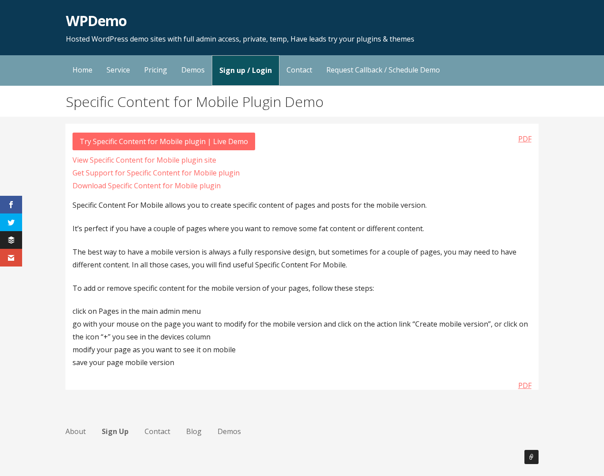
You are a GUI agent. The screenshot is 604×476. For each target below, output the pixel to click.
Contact (299, 70)
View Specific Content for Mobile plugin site (144, 160)
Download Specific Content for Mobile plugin (147, 185)
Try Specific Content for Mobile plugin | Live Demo (164, 141)
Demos (193, 70)
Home (82, 70)
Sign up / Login (245, 70)
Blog (194, 431)
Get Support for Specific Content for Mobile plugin (156, 173)
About (75, 431)
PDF (524, 139)
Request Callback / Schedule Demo (383, 70)
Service (118, 70)
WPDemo (96, 20)
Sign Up (115, 431)
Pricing (155, 70)
